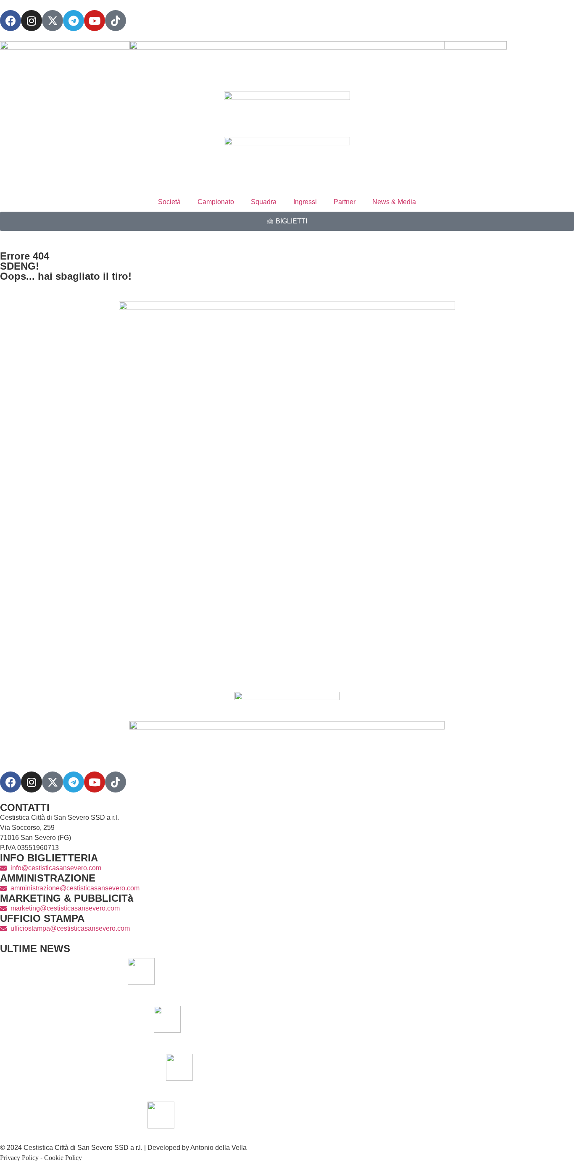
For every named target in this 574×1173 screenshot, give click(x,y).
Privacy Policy (19, 1157)
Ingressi (305, 201)
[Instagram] (31, 20)
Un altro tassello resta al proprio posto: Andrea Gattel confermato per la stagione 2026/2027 (402, 1114)
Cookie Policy (63, 1157)
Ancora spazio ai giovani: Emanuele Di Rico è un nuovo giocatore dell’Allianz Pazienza (408, 1019)
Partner (344, 201)
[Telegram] (73, 20)
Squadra (263, 201)
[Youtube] (94, 20)
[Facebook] (10, 20)
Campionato (215, 201)
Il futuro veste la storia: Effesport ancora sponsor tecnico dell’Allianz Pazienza (421, 1067)
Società (169, 201)
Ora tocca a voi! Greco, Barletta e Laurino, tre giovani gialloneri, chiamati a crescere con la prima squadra (383, 971)
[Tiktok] (115, 782)
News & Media (394, 201)
